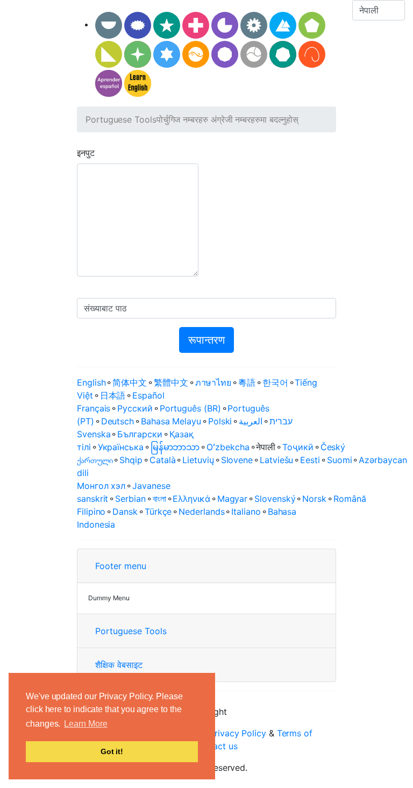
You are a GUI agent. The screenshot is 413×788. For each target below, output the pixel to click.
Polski (220, 421)
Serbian (130, 498)
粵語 (246, 382)
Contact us (216, 746)
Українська (121, 447)
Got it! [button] (112, 751)
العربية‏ (250, 421)
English (91, 382)
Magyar (232, 498)
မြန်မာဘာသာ (175, 447)
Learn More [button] (85, 723)
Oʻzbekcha (227, 447)
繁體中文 (171, 382)
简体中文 (129, 382)
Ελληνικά (191, 498)
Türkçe (158, 511)
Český (333, 447)
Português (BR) (190, 408)
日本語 (113, 395)
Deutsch (117, 421)
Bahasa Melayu (171, 421)
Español (148, 395)
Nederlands (201, 511)
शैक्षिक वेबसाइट (119, 664)
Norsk (314, 498)
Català (162, 460)
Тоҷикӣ (298, 447)
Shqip (131, 460)
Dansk (125, 511)
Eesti (310, 460)
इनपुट (86, 152)
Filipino (91, 511)
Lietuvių (197, 460)
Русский (134, 408)
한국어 (275, 382)
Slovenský (274, 498)
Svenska (93, 434)
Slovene (237, 460)
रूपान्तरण (206, 339)
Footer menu (120, 565)
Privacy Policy (237, 733)
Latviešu (276, 460)
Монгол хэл (101, 485)
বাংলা (159, 498)
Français (93, 408)
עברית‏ (281, 421)
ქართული (94, 460)
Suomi (339, 460)
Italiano (245, 511)
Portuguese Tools (121, 119)
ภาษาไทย (213, 382)
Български (139, 434)
